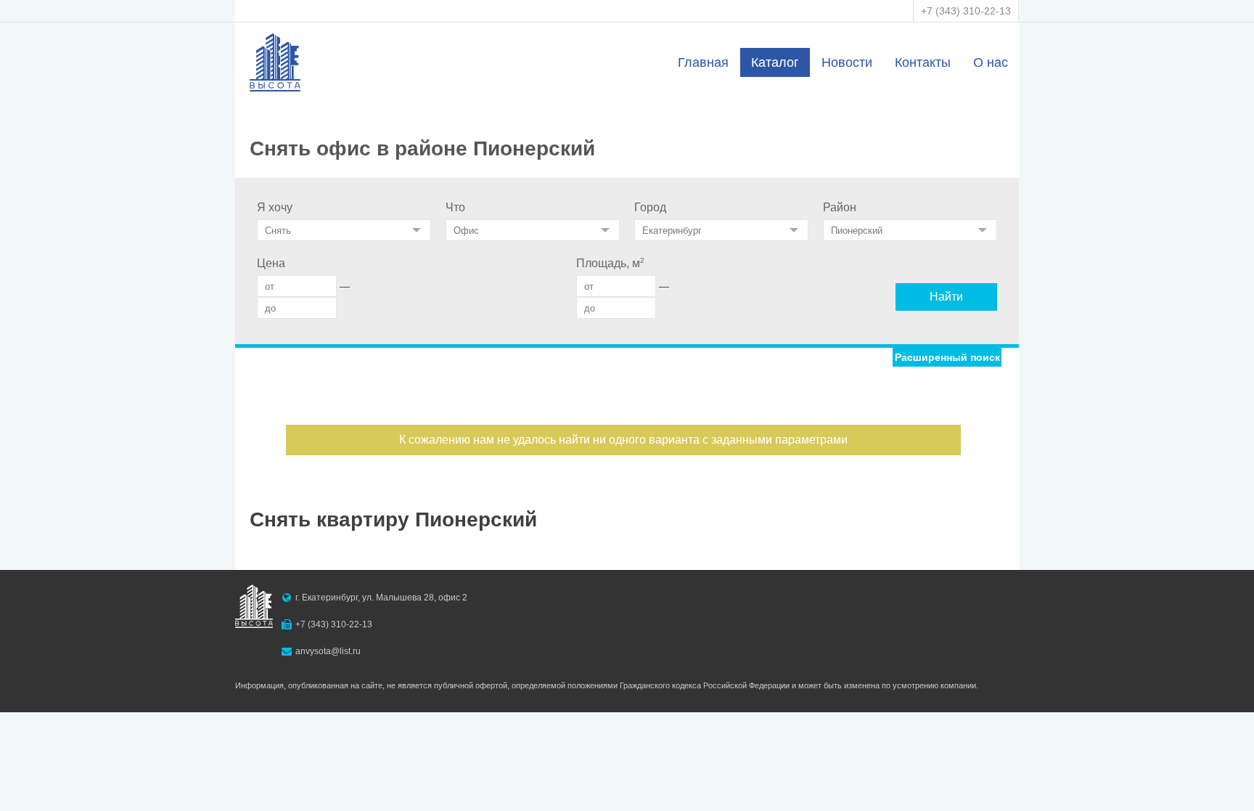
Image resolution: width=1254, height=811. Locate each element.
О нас (990, 62)
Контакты (923, 62)
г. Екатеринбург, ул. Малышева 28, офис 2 (381, 597)
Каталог (775, 62)
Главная (703, 62)
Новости (846, 62)
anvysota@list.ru (328, 651)
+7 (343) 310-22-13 (966, 11)
